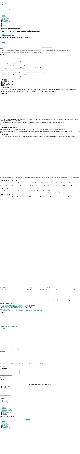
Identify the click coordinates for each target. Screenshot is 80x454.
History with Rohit (5, 405)
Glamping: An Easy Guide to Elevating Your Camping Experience (16, 349)
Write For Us (4, 17)
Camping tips (27, 310)
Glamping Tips (42, 310)
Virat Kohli (6, 387)
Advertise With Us (5, 18)
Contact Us (4, 19)
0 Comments (4, 43)
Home (3, 15)
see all (13, 303)
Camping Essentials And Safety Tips (8, 326)
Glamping (37, 310)
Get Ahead (4, 402)
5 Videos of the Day (6, 21)
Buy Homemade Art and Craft (8, 400)
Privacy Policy (5, 20)
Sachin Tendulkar (7, 386)
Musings (4, 411)
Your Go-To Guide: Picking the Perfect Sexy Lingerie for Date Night (15, 305)
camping (22, 310)
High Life (4, 404)
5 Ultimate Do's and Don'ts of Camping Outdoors (11, 310)
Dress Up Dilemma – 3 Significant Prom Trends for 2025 (12, 306)
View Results (40, 392)
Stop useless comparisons (8, 388)
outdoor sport (10, 52)
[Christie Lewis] (3, 297)
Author (3, 294)
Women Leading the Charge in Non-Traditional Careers (12, 307)
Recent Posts (4, 295)
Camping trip (32, 310)
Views (3, 414)
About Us (4, 16)
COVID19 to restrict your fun (46, 47)
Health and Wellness (6, 403)
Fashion (3, 401)
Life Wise (4, 408)
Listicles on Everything (6, 409)
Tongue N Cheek (5, 412)
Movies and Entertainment (7, 410)
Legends (4, 407)
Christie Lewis (5, 39)
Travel (3, 42)
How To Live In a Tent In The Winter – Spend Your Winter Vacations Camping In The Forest (22, 363)
